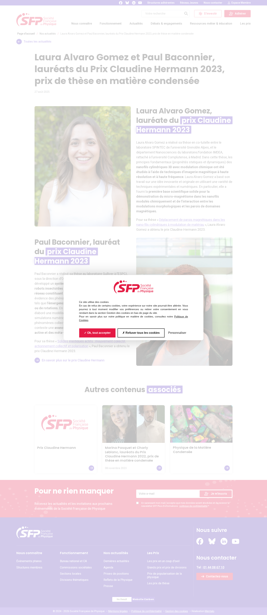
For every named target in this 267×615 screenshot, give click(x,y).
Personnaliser (177, 332)
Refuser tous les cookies (142, 332)
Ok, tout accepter (98, 332)
